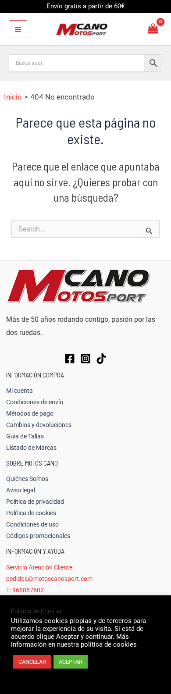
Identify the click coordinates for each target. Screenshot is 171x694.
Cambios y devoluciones (38, 424)
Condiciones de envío (34, 402)
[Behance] (101, 358)
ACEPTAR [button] (70, 661)
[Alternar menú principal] (18, 29)
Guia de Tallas (25, 436)
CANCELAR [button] (32, 661)
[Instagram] (85, 358)
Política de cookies (31, 512)
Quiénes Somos (27, 478)
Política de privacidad (35, 501)
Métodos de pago (29, 413)
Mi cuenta (19, 390)
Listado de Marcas (31, 447)
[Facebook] (69, 358)
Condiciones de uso (32, 524)
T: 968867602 (25, 590)
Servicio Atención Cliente (39, 567)
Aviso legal (20, 490)
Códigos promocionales (38, 535)
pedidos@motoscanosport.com (49, 578)
